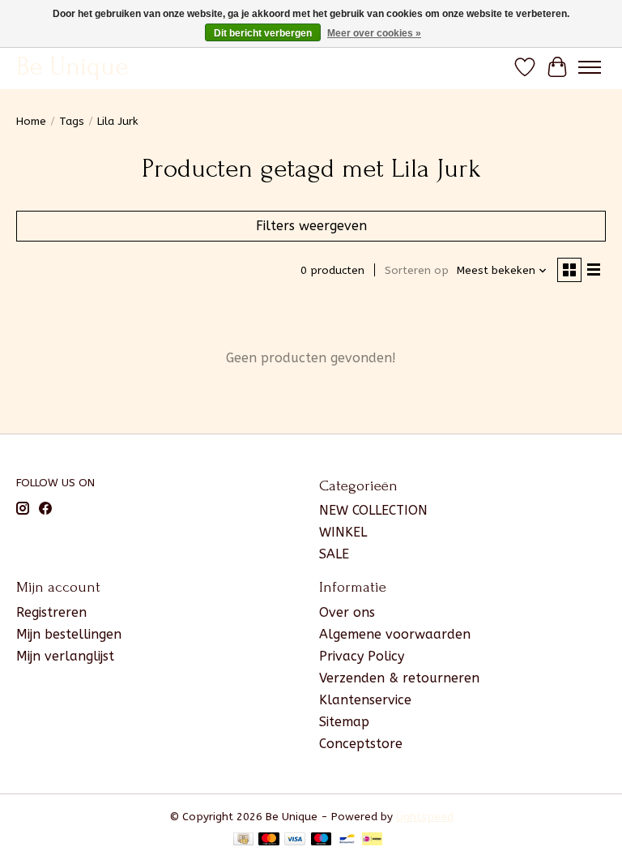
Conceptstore (361, 743)
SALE (334, 554)
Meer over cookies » (374, 33)
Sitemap (344, 721)
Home (31, 121)
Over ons (347, 612)
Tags (71, 121)
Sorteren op (417, 270)
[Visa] (294, 840)
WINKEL (343, 532)
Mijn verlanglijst (65, 656)
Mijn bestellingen (68, 634)
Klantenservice (365, 700)
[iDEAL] (372, 840)
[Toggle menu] (589, 67)
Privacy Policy (361, 656)
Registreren (51, 612)
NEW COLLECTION (373, 510)
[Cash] (243, 840)
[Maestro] (321, 840)
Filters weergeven (311, 225)
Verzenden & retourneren (399, 678)
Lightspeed (425, 817)
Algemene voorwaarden (395, 634)
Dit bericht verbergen (263, 33)
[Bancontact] (347, 840)
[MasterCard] (268, 840)
